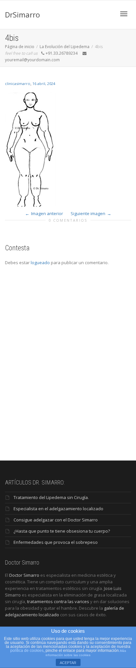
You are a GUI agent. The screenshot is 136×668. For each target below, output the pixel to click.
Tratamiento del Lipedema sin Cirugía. (51, 497)
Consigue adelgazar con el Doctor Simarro (56, 520)
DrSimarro (22, 14)
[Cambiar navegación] (124, 13)
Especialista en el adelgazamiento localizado (58, 509)
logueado (40, 262)
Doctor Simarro (24, 575)
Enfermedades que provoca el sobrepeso (56, 542)
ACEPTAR (68, 663)
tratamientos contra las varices (58, 601)
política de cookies (27, 650)
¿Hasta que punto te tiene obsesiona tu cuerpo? (62, 531)
